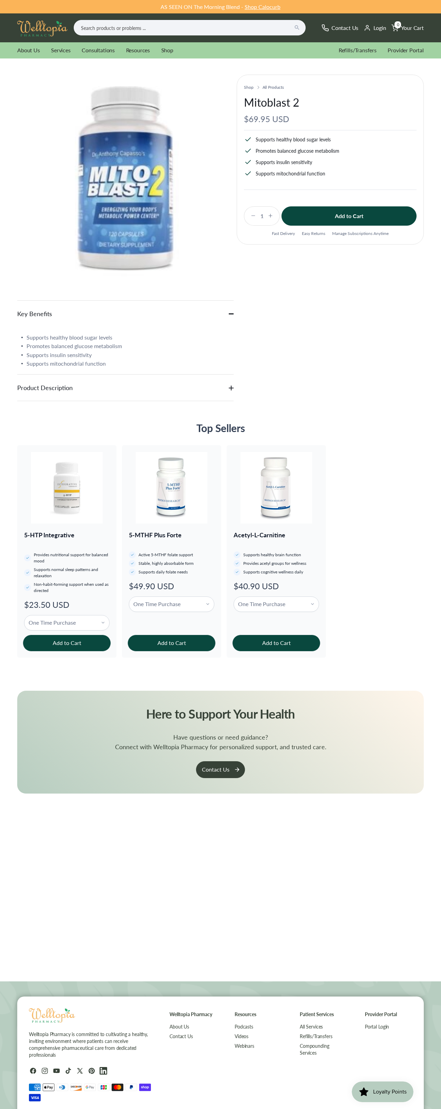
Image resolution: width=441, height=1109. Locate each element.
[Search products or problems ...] (297, 27)
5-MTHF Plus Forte (155, 535)
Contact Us (215, 769)
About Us (28, 50)
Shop (167, 50)
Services (61, 50)
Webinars (244, 1046)
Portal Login (377, 1027)
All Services (311, 1027)
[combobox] (190, 27)
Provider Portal (406, 50)
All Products (273, 87)
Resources (138, 50)
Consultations (98, 50)
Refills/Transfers (358, 50)
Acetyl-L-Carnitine (259, 535)
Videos (241, 1036)
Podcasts (244, 1027)
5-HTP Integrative (49, 535)
